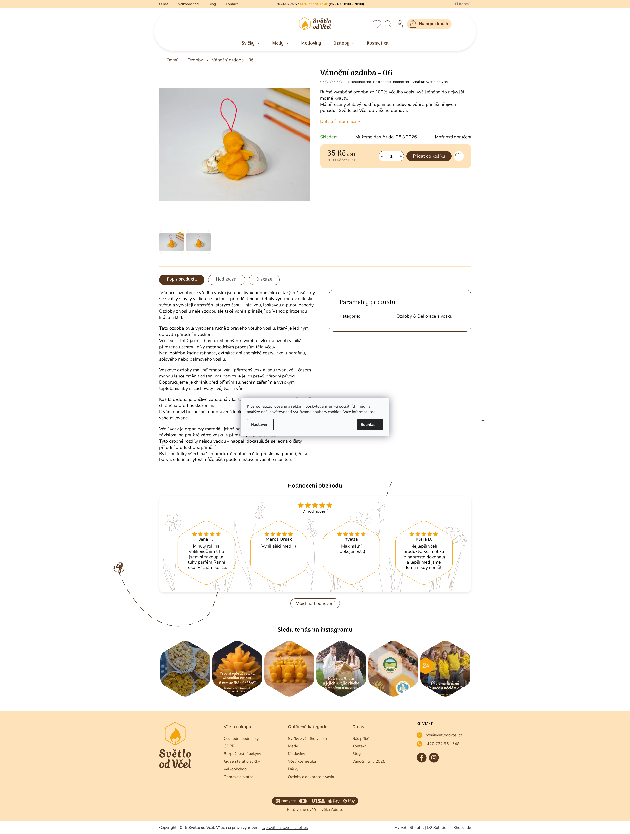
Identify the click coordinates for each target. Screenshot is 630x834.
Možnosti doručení (453, 137)
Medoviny (296, 753)
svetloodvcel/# (434, 758)
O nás (163, 4)
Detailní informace (338, 121)
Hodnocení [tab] (226, 279)
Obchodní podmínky (241, 738)
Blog (212, 4)
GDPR (229, 746)
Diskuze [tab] (264, 279)
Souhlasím (370, 424)
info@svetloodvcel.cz (443, 735)
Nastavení (260, 424)
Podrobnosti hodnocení (391, 82)
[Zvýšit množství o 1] (401, 156)
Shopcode (462, 827)
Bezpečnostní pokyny (242, 753)
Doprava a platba (238, 777)
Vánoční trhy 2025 (368, 761)
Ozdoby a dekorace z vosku (311, 777)
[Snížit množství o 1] (382, 156)
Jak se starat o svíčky (242, 761)
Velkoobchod (188, 4)
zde (372, 412)
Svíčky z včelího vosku (307, 738)
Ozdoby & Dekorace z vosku (424, 316)
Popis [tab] (172, 279)
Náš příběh (362, 738)
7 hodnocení (315, 511)
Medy (293, 746)
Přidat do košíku (429, 156)
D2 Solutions (439, 827)
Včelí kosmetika (302, 761)
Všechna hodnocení (315, 603)
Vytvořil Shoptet (409, 827)
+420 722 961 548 (442, 744)
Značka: (430, 82)
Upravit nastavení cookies (285, 827)
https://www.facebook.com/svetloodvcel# (422, 758)
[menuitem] (250, 43)
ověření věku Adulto (325, 809)
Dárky (293, 769)
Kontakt (232, 4)
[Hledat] (388, 24)
